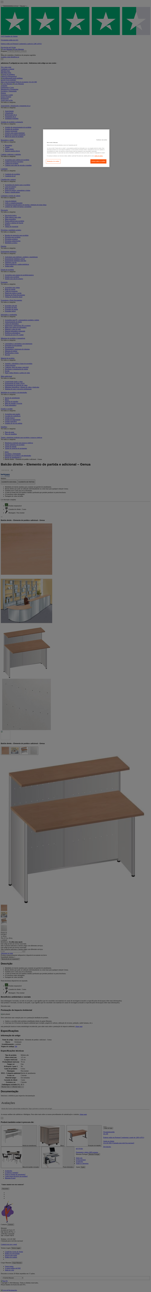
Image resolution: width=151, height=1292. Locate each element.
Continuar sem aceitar (101, 139)
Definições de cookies (53, 161)
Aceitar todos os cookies (98, 161)
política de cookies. (99, 155)
